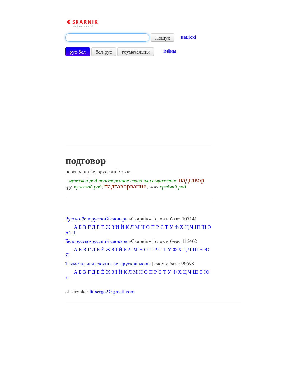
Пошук (162, 37)
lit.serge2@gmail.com (112, 291)
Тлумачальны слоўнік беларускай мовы (108, 263)
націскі (188, 36)
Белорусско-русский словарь (96, 240)
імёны (169, 50)
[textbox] (107, 37)
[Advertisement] (138, 100)
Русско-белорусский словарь (96, 218)
